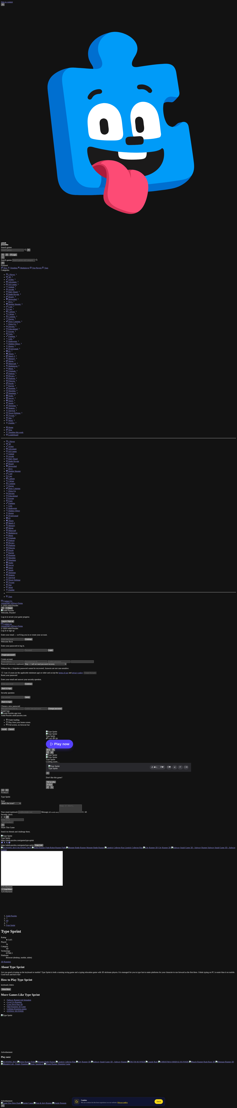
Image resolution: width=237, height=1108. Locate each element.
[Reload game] (47, 787)
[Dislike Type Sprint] (53, 749)
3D (7, 921)
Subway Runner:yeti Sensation (19, 1000)
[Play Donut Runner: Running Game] (57, 1064)
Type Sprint (10, 925)
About (3, 603)
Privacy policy (123, 1102)
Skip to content (7, 2)
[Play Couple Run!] (152, 1062)
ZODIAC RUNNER (15, 1011)
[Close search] (28, 250)
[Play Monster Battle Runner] (46, 1062)
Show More (6, 989)
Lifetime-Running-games (17, 1009)
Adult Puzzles (11, 916)
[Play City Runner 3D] (83, 1062)
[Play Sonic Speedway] (36, 1064)
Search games (6, 247)
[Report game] (180, 767)
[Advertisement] (32, 868)
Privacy (15, 603)
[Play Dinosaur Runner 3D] (225, 1062)
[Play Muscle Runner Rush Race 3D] (202, 1062)
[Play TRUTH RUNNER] (137, 1062)
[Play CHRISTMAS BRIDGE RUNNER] (173, 1062)
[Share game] (174, 767)
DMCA (9, 603)
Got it (159, 1101)
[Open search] (3, 254)
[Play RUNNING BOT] (9, 1062)
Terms (20, 603)
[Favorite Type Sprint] (47, 752)
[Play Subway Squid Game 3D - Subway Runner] (109, 1062)
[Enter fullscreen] (186, 767)
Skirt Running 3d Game (16, 1007)
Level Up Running (14, 1002)
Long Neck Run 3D (15, 1004)
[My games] (7, 254)
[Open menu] (3, 4)
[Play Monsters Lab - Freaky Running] (15, 1064)
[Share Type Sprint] (52, 752)
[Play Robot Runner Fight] (26, 1062)
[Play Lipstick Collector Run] (66, 1062)
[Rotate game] (52, 787)
